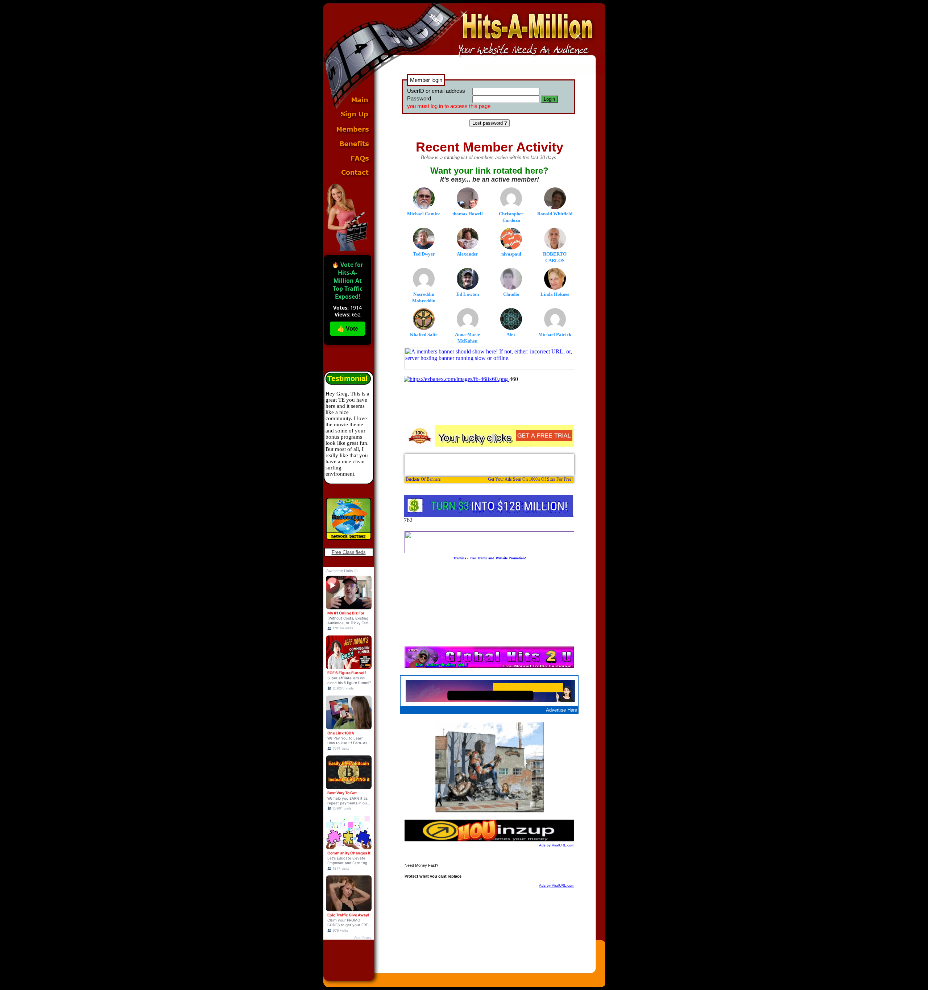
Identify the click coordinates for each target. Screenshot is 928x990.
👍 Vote (347, 329)
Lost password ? (489, 123)
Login (549, 99)
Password (419, 98)
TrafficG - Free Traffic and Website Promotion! (489, 558)
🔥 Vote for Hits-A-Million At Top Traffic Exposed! (347, 281)
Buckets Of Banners (423, 479)
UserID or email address (436, 91)
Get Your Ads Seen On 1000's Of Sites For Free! (530, 479)
